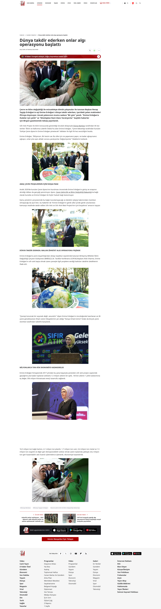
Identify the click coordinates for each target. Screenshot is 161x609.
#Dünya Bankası (25, 508)
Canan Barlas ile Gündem (54, 575)
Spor (21, 583)
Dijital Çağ (48, 600)
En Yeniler (97, 564)
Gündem (23, 569)
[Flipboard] (81, 553)
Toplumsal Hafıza (51, 572)
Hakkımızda (122, 586)
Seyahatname (49, 583)
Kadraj (46, 569)
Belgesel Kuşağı (50, 586)
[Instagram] (71, 553)
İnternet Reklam (124, 561)
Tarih (22, 600)
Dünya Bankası (79, 126)
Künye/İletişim (123, 569)
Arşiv (119, 578)
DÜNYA (63, 3)
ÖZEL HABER (77, 3)
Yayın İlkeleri (122, 589)
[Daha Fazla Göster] (99, 50)
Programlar (49, 561)
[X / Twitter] (66, 553)
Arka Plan (48, 578)
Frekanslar (121, 575)
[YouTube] (76, 553)
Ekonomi (23, 572)
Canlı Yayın (24, 564)
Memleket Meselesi (51, 581)
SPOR (69, 3)
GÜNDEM (39, 3)
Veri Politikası (123, 572)
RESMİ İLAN (93, 3)
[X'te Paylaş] (90, 50)
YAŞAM (56, 3)
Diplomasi (48, 589)
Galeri (95, 561)
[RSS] (86, 553)
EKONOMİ (48, 3)
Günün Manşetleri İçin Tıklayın (60, 539)
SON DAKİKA (30, 3)
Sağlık (22, 603)
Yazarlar (23, 606)
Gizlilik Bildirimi (123, 583)
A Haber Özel (25, 567)
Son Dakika (24, 575)
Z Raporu (47, 603)
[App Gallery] (91, 530)
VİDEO (85, 3)
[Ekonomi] (117, 3)
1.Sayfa (47, 606)
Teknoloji (23, 592)
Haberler (22, 35)
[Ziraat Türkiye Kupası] (133, 3)
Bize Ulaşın (122, 567)
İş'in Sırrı (47, 598)
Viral (21, 589)
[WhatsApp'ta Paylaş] (94, 50)
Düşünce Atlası (50, 564)
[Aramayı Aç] (136, 3)
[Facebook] (61, 553)
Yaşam (22, 578)
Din (21, 598)
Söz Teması (48, 592)
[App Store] (59, 530)
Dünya (22, 581)
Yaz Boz (47, 567)
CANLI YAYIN (105, 3)
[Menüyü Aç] (140, 3)
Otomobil (23, 595)
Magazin (23, 586)
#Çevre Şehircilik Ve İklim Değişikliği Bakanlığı (65, 508)
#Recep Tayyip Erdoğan (40, 508)
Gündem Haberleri (31, 35)
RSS (118, 564)
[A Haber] (22, 3)
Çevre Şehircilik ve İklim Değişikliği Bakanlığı (74, 192)
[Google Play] (76, 530)
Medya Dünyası (50, 595)
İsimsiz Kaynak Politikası (127, 592)
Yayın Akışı (121, 581)
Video (22, 561)
